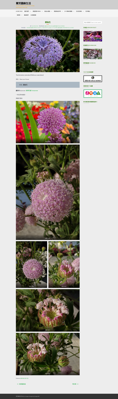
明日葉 (74, 384)
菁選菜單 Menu (37, 11)
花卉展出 (87, 11)
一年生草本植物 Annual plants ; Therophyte (37, 27)
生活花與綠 (79, 11)
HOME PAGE (19, 11)
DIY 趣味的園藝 (68, 11)
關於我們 (26, 11)
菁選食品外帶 (57, 11)
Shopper (27, 396)
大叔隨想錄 (33, 15)
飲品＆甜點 (47, 11)
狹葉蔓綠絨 (22, 384)
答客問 (18, 15)
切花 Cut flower (53, 27)
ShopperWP (36, 396)
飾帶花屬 (32, 90)
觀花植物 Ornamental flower (66, 27)
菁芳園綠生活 (23, 3)
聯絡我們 (26, 15)
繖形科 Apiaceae (49, 26)
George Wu (35, 26)
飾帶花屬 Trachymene (59, 26)
